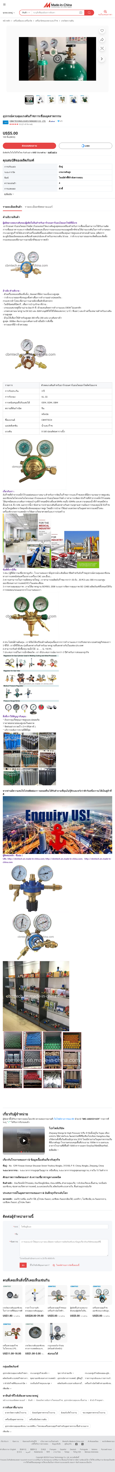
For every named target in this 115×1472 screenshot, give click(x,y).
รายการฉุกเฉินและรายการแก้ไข (98, 1378)
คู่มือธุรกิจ (68, 1444)
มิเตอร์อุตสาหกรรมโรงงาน (43, 1412)
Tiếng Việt (77, 1452)
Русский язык (106, 1449)
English (13, 1449)
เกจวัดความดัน (67, 20)
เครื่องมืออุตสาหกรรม (14, 1419)
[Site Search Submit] (89, 13)
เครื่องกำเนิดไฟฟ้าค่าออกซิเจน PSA (98, 1383)
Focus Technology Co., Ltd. (59, 1457)
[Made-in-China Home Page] (57, 5)
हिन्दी (48, 1452)
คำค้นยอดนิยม (93, 1441)
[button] (4, 4)
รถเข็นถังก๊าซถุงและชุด (40, 1383)
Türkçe (66, 1452)
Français (53, 1449)
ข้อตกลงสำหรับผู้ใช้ (30, 1441)
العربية (28, 1452)
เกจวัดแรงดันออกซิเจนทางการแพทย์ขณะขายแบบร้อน (35, 1348)
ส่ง (23, 1265)
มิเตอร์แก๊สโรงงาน (69, 1412)
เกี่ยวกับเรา (5, 1441)
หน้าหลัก (6, 20)
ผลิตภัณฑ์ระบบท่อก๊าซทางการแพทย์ (18, 1378)
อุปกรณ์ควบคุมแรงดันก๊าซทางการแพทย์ (20, 1373)
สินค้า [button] (24, 12)
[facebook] (76, 1444)
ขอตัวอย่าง (52, 152)
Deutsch (73, 1449)
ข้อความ (15, 1441)
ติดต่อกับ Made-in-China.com (73, 1441)
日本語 (43, 1449)
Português (84, 1449)
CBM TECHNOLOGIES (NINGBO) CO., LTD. (28, 121)
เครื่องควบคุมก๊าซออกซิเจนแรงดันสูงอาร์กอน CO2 (101, 1310)
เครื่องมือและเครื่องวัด (22, 20)
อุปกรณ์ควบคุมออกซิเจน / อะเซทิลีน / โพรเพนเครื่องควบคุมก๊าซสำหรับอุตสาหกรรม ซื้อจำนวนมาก (46, 1426)
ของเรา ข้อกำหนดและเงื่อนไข (81, 1462)
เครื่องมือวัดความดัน (38, 1419)
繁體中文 (33, 1449)
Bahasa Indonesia (91, 1452)
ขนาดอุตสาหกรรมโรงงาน (94, 1412)
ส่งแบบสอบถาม (29, 145)
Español (63, 1449)
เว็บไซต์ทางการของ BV (63, 1118)
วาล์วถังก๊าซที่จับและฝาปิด (14, 1383)
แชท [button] (87, 146)
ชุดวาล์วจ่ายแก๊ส (65, 1373)
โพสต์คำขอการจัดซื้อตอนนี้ (66, 1265)
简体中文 (23, 1449)
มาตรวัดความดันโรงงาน (15, 1412)
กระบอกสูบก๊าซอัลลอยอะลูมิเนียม (99, 1373)
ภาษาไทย (57, 1452)
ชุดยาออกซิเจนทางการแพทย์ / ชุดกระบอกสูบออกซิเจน (44, 1378)
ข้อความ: (14, 1241)
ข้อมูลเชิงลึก (56, 1444)
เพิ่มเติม (6, 1431)
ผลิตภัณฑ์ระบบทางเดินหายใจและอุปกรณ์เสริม (77, 1383)
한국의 (19, 1452)
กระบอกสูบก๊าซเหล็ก (39, 1373)
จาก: (16, 1226)
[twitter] (82, 1444)
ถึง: (17, 1234)
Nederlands (38, 1452)
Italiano (94, 1449)
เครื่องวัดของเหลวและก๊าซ (46, 20)
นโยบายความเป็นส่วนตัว (49, 1441)
